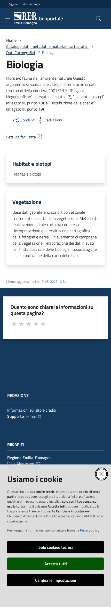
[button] (98, 18)
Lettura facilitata (21, 137)
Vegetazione (27, 202)
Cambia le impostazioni (55, 580)
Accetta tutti (55, 564)
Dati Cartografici (20, 52)
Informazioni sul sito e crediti (31, 410)
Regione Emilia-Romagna (24, 4)
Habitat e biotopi (31, 164)
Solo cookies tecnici (55, 547)
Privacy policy (89, 530)
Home (11, 40)
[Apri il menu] (7, 18)
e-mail (31, 416)
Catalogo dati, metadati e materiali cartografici (47, 46)
